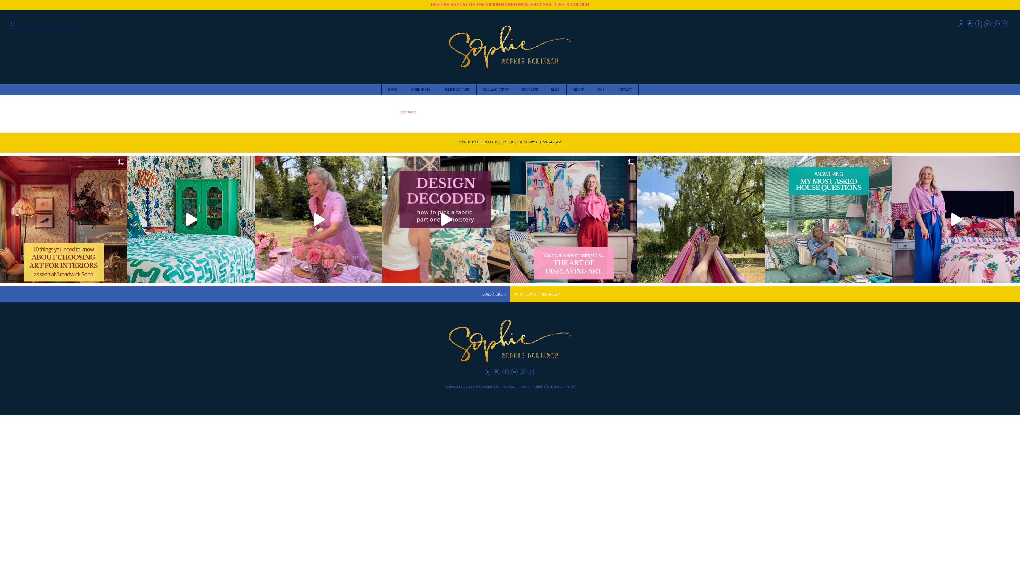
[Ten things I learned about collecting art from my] (64, 219)
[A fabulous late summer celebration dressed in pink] (318, 219)
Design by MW (565, 386)
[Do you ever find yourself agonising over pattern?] (191, 219)
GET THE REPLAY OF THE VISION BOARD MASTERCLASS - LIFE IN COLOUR (510, 4)
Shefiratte (408, 111)
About (526, 386)
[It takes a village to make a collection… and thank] (956, 219)
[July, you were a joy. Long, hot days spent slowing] (701, 219)
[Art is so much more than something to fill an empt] (574, 219)
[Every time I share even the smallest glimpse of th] (828, 219)
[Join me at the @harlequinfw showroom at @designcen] (446, 219)
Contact (510, 386)
